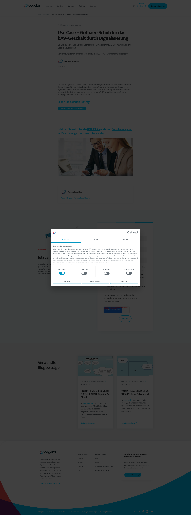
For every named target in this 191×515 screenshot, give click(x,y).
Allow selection (95, 281)
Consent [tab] (65, 239)
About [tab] (125, 239)
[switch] (84, 273)
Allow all (124, 281)
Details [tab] (95, 239)
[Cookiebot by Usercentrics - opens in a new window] (129, 232)
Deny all (67, 281)
